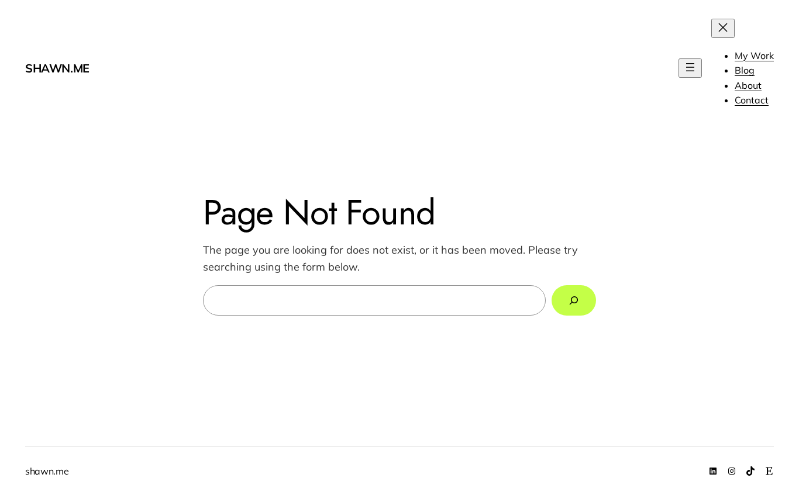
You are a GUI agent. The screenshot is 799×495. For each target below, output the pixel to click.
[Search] (574, 300)
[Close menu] (723, 28)
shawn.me (57, 68)
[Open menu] (690, 68)
